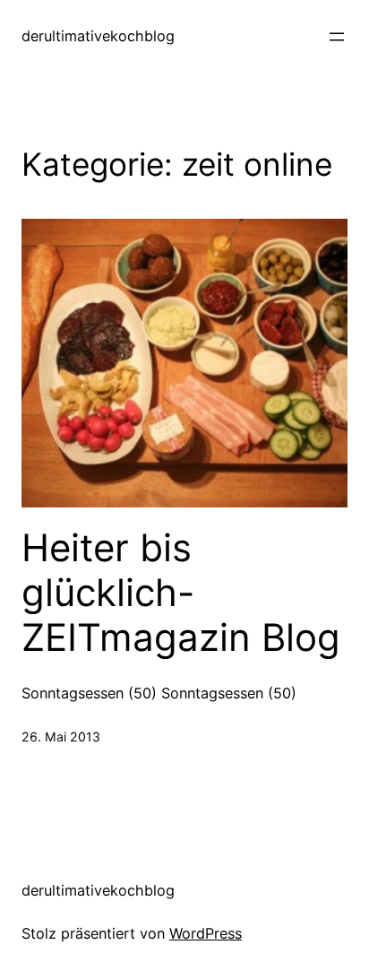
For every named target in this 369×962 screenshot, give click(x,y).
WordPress (205, 933)
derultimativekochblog (98, 36)
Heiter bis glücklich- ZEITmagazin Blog (180, 593)
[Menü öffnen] (337, 37)
